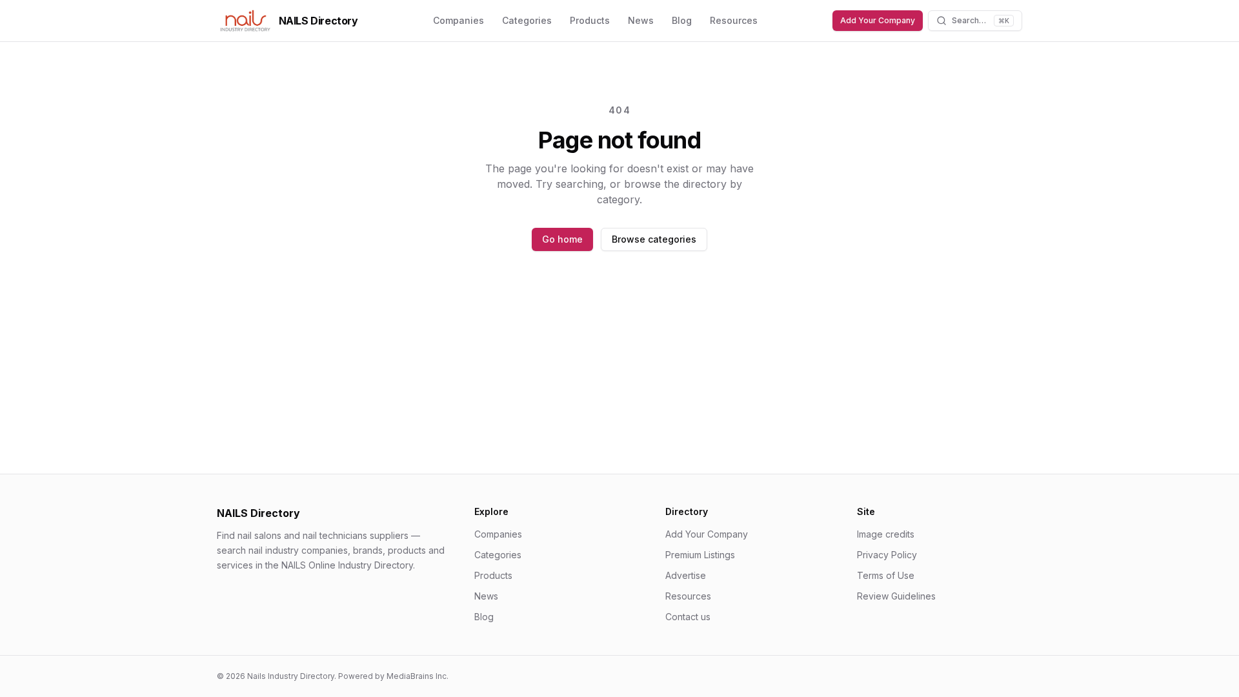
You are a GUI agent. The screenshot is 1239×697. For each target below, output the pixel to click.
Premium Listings (700, 554)
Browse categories (654, 239)
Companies (458, 20)
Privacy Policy (887, 554)
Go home (562, 239)
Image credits (885, 534)
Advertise (685, 575)
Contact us (687, 616)
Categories (527, 20)
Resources (734, 20)
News (641, 20)
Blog (682, 20)
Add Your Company (877, 20)
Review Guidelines (896, 596)
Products (590, 20)
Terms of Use (885, 575)
